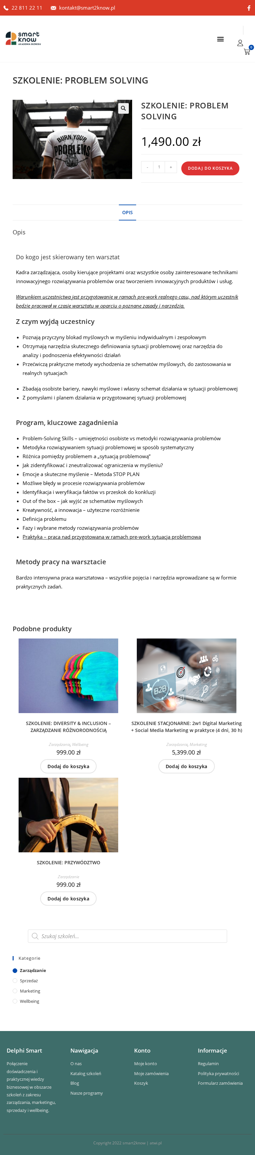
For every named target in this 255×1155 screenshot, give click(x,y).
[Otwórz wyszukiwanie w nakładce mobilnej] (127, 936)
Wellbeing (80, 744)
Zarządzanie (59, 744)
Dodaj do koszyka (210, 168)
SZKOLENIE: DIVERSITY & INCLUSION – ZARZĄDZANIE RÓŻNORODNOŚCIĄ (68, 726)
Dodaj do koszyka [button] (68, 766)
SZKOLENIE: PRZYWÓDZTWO (68, 862)
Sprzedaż (29, 981)
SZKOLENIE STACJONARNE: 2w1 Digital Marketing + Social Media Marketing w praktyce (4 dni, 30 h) (186, 726)
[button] (220, 38)
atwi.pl (156, 1143)
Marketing (198, 744)
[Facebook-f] (249, 8)
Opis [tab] (127, 212)
